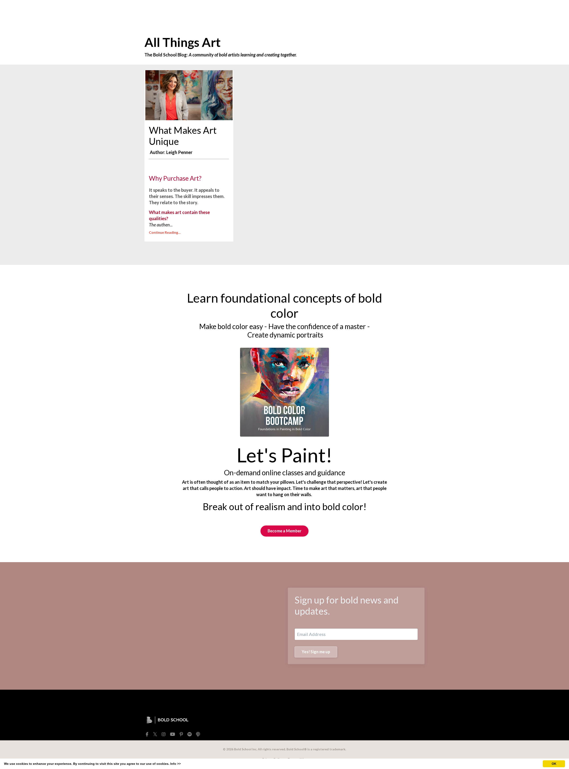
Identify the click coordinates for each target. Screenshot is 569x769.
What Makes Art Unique (183, 136)
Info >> (175, 763)
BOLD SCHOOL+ (361, 9)
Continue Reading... (165, 232)
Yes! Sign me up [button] (316, 651)
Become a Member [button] (285, 530)
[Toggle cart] (421, 9)
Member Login (396, 9)
